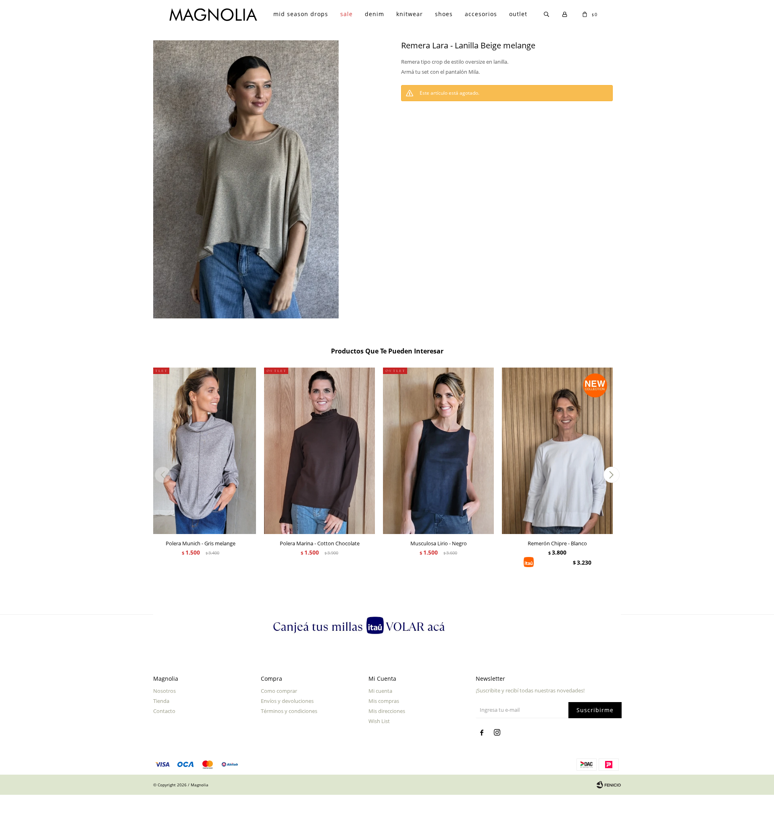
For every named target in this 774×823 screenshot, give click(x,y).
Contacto (164, 711)
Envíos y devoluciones (287, 701)
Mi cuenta (380, 690)
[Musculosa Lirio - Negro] (438, 451)
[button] (611, 475)
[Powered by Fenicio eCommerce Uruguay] (609, 785)
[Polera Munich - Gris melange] (200, 451)
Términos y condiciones (289, 711)
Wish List (379, 721)
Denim (374, 14)
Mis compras (383, 701)
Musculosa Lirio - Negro (438, 543)
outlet (518, 14)
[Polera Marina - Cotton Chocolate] (319, 451)
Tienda (161, 701)
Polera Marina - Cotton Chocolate (320, 543)
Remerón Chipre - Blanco (557, 543)
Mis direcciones (386, 711)
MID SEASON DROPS (300, 14)
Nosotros (164, 690)
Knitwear (409, 14)
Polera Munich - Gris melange (200, 543)
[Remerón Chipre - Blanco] (557, 451)
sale (346, 14)
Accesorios (481, 14)
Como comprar (279, 690)
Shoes (444, 14)
